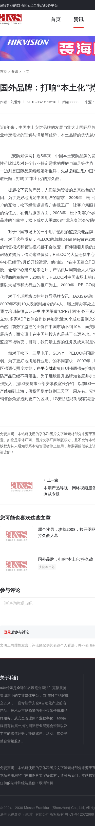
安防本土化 (46, 567)
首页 (56, 19)
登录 (7, 631)
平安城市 (49, 368)
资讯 (78, 19)
